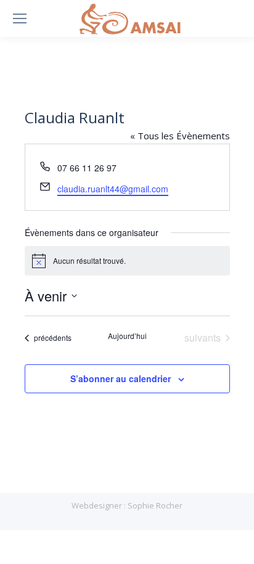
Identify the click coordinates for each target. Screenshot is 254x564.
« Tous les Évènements (180, 135)
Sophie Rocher (155, 505)
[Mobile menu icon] (19, 18)
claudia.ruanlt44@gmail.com (112, 188)
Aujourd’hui (127, 336)
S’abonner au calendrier (120, 378)
